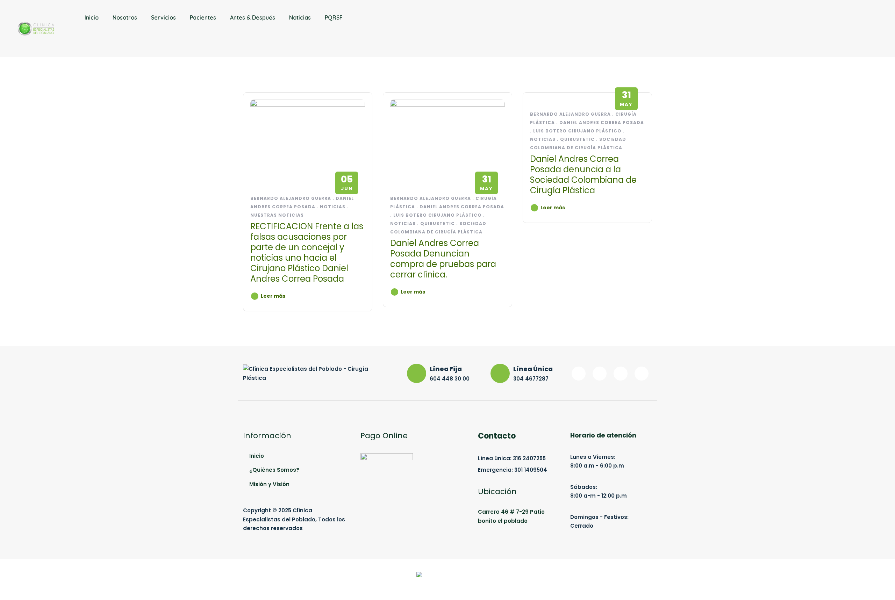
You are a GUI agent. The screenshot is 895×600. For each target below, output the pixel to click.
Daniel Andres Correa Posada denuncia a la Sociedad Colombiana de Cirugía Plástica (583, 174)
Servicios (163, 17)
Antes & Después (252, 17)
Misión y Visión (269, 484)
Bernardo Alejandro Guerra (290, 198)
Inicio (92, 17)
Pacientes (203, 17)
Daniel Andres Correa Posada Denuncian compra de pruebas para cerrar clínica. (443, 258)
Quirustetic (437, 223)
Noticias (300, 17)
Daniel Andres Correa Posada (462, 207)
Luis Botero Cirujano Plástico (437, 215)
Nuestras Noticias (277, 215)
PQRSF (334, 17)
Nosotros (125, 17)
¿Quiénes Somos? (274, 470)
